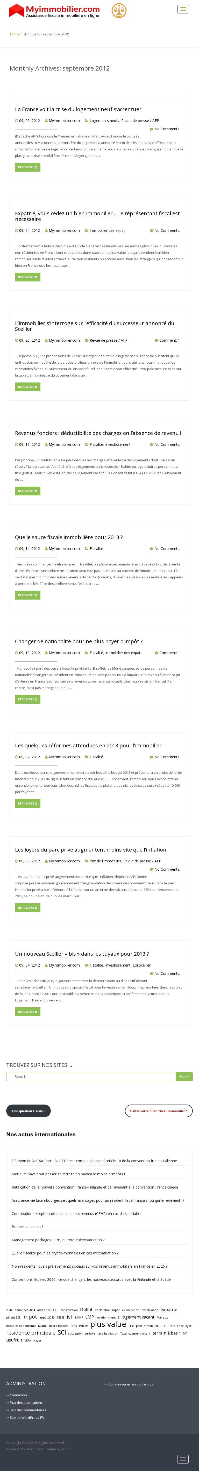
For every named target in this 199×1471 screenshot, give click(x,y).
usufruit (14, 1340)
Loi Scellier (142, 965)
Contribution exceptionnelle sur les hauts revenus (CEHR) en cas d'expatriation (77, 1213)
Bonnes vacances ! (27, 1226)
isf (70, 1316)
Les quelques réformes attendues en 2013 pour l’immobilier (88, 745)
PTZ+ (164, 1326)
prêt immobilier (147, 1326)
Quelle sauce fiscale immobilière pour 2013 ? (69, 537)
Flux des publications (26, 1402)
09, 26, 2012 (29, 120)
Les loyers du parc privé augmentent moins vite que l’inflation (90, 849)
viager (37, 1340)
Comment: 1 (169, 340)
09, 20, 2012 (29, 340)
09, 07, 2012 (29, 756)
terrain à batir (166, 1333)
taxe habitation (107, 1333)
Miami (42, 1326)
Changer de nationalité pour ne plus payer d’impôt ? (79, 641)
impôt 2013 (47, 1317)
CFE (55, 1310)
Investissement (118, 444)
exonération (130, 1310)
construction (69, 1310)
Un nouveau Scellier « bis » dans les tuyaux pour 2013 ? (82, 953)
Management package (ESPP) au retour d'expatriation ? (58, 1239)
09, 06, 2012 (29, 861)
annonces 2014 (25, 1310)
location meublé (107, 1317)
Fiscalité (96, 444)
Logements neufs (104, 120)
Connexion (18, 1395)
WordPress (35, 1449)
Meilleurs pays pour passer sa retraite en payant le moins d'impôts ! (68, 1173)
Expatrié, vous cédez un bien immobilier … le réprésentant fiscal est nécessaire (97, 216)
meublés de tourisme (21, 1326)
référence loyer (180, 1326)
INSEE (61, 1317)
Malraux (162, 1317)
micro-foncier (58, 1326)
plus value (108, 1324)
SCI (62, 1332)
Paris (73, 1326)
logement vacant (138, 1317)
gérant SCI (13, 1317)
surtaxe (90, 1333)
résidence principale (30, 1332)
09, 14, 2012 (29, 548)
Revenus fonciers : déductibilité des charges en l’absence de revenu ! (98, 433)
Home (14, 34)
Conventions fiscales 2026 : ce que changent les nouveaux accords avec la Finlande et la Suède (91, 1279)
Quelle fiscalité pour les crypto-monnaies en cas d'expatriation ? (65, 1253)
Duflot (86, 1309)
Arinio (65, 1449)
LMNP (79, 1317)
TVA (185, 1333)
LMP (89, 1317)
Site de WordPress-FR (27, 1417)
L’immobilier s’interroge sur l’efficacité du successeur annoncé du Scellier (94, 326)
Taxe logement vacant (135, 1333)
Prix (131, 1326)
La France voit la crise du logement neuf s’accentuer (78, 109)
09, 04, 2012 (29, 965)
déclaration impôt (107, 1310)
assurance (44, 1310)
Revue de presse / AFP (140, 120)
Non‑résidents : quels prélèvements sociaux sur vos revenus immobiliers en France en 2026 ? (89, 1266)
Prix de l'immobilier (105, 861)
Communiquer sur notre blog (130, 1384)
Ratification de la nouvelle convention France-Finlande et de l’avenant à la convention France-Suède (95, 1187)
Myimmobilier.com (64, 120)
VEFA (28, 1340)
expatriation (149, 1310)
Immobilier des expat (107, 230)
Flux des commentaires (28, 1410)
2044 (9, 1310)
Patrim (83, 1326)
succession (75, 1333)
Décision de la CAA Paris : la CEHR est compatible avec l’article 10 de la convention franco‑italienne (94, 1160)
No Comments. (167, 128)
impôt (29, 1316)
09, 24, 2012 (29, 230)
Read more (26, 167)
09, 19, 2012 (29, 444)
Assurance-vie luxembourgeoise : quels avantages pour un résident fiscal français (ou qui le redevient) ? (98, 1200)
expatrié (169, 1309)
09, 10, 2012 (29, 652)
